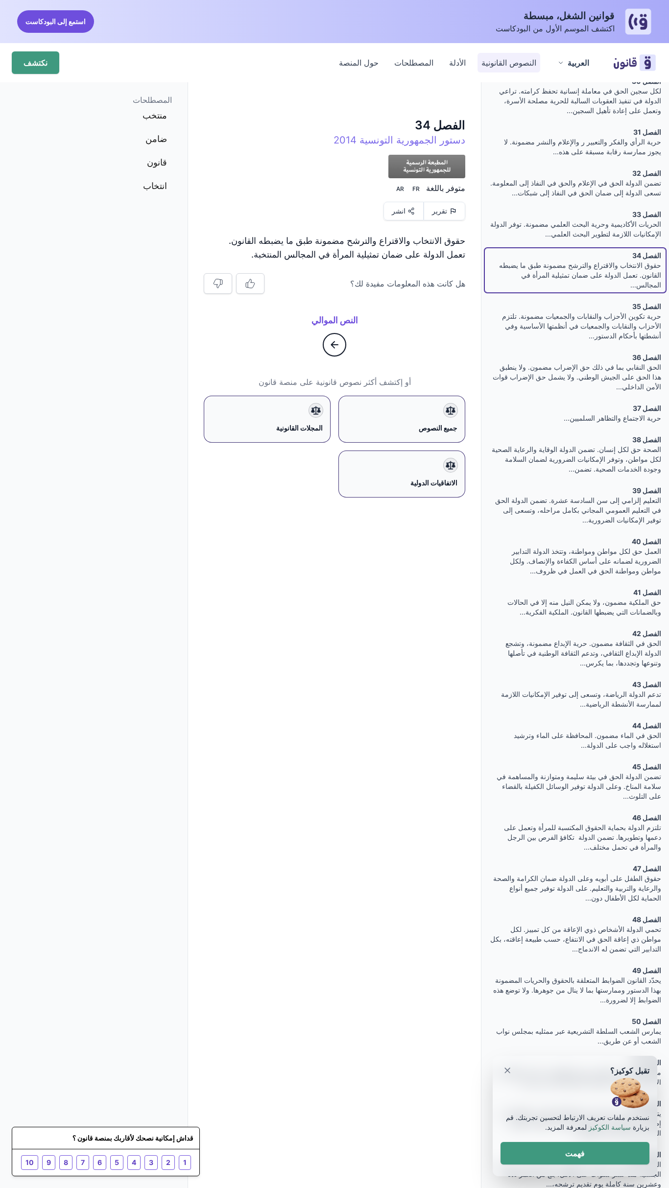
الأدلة (457, 63)
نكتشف (36, 63)
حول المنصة (359, 63)
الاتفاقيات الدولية (433, 482)
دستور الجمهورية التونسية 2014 (399, 140)
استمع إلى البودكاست (55, 21)
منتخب (155, 115)
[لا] (218, 283)
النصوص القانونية (508, 63)
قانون (157, 162)
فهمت (575, 1153)
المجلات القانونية (299, 428)
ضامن (156, 139)
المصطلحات (413, 63)
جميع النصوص (438, 428)
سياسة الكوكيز (610, 1127)
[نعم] (250, 283)
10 (29, 1162)
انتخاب (155, 186)
